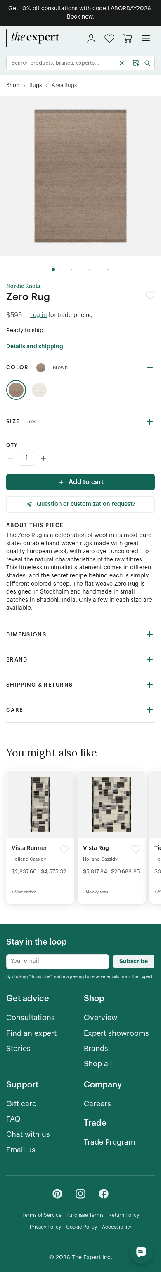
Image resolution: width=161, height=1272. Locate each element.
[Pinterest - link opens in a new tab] (57, 1194)
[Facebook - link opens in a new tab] (104, 1194)
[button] (109, 38)
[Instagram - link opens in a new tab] (80, 1194)
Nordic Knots (23, 286)
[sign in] (91, 38)
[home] (33, 38)
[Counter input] (80, 458)
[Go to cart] (127, 38)
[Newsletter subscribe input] (57, 961)
